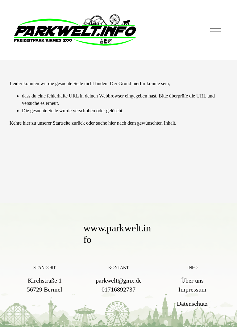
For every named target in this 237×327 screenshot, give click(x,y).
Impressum (192, 289)
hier (26, 123)
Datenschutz (192, 303)
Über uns (192, 280)
